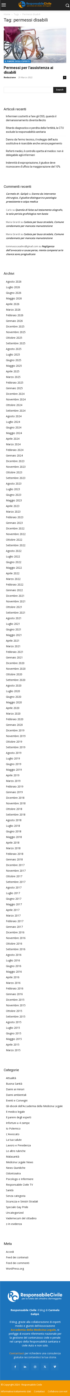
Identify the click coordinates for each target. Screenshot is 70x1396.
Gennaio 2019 (14, 792)
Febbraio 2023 (14, 517)
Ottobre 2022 (14, 539)
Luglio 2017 (13, 893)
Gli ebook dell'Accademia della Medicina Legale (34, 1106)
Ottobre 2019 (14, 741)
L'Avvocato (12, 1134)
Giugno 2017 (13, 898)
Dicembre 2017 (15, 865)
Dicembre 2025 (15, 326)
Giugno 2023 (13, 495)
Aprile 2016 (12, 977)
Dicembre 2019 (15, 730)
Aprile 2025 (12, 371)
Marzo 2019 (13, 781)
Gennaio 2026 (14, 321)
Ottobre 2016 (14, 943)
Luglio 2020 (13, 691)
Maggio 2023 (14, 500)
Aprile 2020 (12, 708)
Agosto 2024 (13, 416)
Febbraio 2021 (14, 652)
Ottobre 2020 (14, 674)
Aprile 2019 (12, 775)
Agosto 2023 (13, 483)
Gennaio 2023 (14, 523)
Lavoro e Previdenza (18, 1145)
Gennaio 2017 (14, 926)
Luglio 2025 (13, 354)
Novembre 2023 (16, 466)
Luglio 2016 (13, 960)
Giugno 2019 (13, 764)
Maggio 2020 (14, 702)
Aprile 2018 (12, 842)
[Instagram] (35, 1366)
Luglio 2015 (13, 1027)
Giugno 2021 (13, 629)
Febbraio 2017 (14, 921)
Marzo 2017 (13, 915)
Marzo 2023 (13, 511)
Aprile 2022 (12, 573)
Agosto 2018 (13, 820)
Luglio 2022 (13, 556)
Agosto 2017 (13, 887)
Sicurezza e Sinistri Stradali (22, 1201)
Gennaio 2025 (14, 388)
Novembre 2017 (16, 870)
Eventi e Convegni (16, 1100)
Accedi (10, 1252)
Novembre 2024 (16, 399)
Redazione (10, 77)
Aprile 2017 (12, 910)
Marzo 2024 (13, 444)
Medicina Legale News (19, 1162)
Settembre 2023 (15, 478)
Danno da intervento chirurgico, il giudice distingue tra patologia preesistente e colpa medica (31, 197)
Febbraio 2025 (14, 382)
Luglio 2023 (13, 489)
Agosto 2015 (13, 1022)
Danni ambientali (16, 1095)
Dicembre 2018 (15, 797)
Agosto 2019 (13, 753)
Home (7, 14)
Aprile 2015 (12, 1044)
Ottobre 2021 (14, 607)
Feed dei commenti (17, 1263)
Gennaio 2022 (14, 590)
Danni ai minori (15, 1089)
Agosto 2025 (13, 349)
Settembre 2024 (15, 410)
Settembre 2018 (15, 814)
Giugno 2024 (13, 427)
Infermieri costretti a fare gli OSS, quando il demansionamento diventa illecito (31, 118)
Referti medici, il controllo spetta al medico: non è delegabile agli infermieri (34, 153)
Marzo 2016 (13, 983)
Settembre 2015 (15, 1016)
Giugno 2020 (13, 696)
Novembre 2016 (16, 938)
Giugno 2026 (13, 293)
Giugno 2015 (13, 1033)
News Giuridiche (15, 1168)
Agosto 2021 (13, 618)
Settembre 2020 (15, 680)
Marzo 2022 (13, 579)
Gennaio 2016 (14, 994)
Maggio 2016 (14, 971)
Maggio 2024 (14, 433)
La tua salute (14, 1139)
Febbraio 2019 (14, 786)
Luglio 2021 (13, 624)
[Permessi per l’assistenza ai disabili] (35, 45)
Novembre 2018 (16, 803)
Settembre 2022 (15, 545)
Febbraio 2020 (14, 719)
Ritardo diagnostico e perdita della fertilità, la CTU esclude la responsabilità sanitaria (35, 129)
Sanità (9, 1190)
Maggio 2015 (14, 1039)
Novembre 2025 (16, 332)
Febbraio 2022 (14, 584)
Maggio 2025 (14, 365)
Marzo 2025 (13, 377)
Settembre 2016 (15, 949)
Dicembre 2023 (15, 461)
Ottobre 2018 (14, 809)
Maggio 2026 (14, 298)
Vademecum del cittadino (21, 1218)
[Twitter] (45, 1366)
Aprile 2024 (12, 438)
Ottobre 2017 (14, 876)
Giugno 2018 (13, 831)
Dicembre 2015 (15, 999)
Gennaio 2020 (14, 725)
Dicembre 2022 (15, 528)
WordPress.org (15, 1268)
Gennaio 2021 (14, 657)
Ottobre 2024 (14, 405)
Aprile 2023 (12, 506)
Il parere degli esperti (17, 61)
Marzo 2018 (13, 848)
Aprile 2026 (12, 304)
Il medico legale (15, 1111)
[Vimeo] (54, 1366)
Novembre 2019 (16, 736)
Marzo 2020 (13, 713)
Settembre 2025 (15, 343)
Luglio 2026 (13, 287)
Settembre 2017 (15, 882)
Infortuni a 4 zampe (18, 1123)
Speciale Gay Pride (17, 1207)
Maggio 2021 (14, 635)
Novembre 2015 (16, 1005)
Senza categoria (15, 1196)
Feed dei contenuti (17, 1257)
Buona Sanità (14, 1083)
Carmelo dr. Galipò (17, 193)
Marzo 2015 (13, 1050)
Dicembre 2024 (15, 394)
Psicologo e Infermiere (19, 1179)
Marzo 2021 (13, 646)
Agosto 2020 (13, 685)
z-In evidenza (14, 1224)
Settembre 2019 (15, 747)
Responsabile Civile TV (19, 1184)
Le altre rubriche (16, 1151)
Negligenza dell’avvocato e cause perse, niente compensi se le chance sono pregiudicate (34, 250)
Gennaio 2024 (14, 455)
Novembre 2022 (16, 534)
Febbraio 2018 (14, 854)
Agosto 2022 (13, 551)
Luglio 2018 (13, 826)
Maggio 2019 (14, 769)
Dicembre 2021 (15, 595)
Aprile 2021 (12, 640)
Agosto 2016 (13, 955)
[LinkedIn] (25, 1366)
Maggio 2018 (14, 837)
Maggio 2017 (14, 904)
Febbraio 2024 (14, 450)
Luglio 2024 (13, 422)
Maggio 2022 (14, 567)
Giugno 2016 (13, 966)
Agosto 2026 (13, 281)
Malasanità (12, 1156)
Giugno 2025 (13, 360)
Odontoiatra (13, 1173)
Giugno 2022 (13, 562)
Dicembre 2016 (15, 932)
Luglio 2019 (13, 758)
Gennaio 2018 (14, 859)
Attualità (11, 1078)
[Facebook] (15, 1366)
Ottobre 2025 (14, 337)
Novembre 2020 (16, 668)
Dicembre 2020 (15, 663)
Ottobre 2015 (14, 1011)
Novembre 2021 (16, 601)
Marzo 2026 (13, 309)
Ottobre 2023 (14, 472)
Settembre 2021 (15, 612)
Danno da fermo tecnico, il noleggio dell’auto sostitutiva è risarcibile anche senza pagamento (34, 141)
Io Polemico (13, 1128)
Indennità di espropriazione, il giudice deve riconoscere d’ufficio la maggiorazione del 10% (33, 164)
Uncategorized (15, 1212)
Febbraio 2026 (14, 315)
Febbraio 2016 (14, 988)
